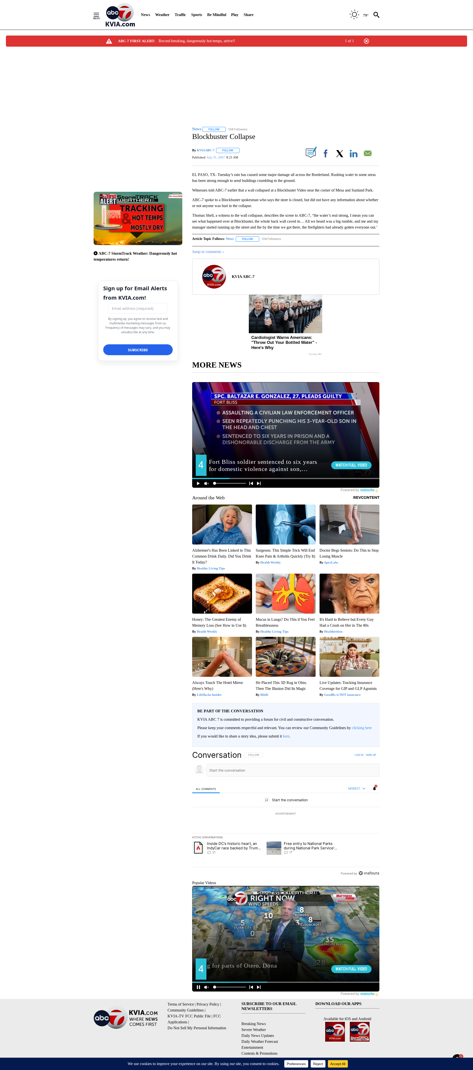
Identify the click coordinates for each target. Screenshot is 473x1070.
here (286, 736)
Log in (359, 754)
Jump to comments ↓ (208, 252)
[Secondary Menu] (100, 15)
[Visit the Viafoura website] (368, 873)
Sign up (371, 754)
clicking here (362, 728)
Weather (162, 15)
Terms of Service (181, 1004)
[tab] (206, 789)
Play (234, 15)
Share (248, 15)
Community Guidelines (186, 1010)
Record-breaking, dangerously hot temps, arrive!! (197, 41)
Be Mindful (216, 15)
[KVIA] (120, 14)
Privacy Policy (208, 1004)
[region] (285, 814)
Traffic (180, 15)
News (145, 15)
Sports (196, 15)
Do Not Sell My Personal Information (197, 1028)
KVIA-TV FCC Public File (189, 1016)
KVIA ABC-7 (206, 150)
